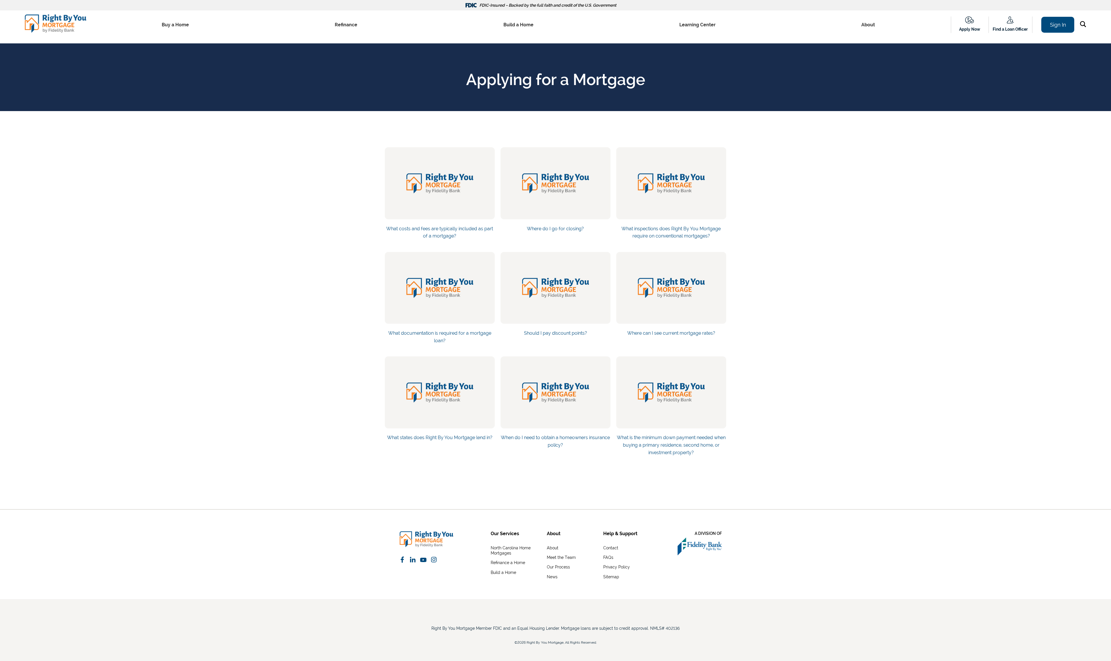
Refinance (346, 24)
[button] (1084, 25)
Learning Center (697, 24)
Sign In (1058, 25)
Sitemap (611, 576)
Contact (610, 547)
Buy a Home (175, 24)
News (552, 576)
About (868, 24)
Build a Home (518, 24)
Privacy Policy (616, 566)
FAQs (608, 557)
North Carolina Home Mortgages (511, 550)
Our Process (558, 566)
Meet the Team (561, 557)
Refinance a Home (508, 562)
